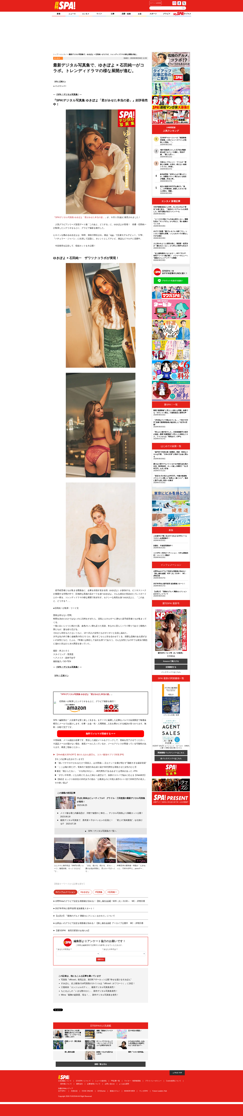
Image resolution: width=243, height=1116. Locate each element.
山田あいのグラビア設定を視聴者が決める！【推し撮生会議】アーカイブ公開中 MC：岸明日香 (99, 923)
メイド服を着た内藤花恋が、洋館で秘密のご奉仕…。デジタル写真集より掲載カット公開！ (102, 815)
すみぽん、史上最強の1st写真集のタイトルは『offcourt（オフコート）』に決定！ (98, 983)
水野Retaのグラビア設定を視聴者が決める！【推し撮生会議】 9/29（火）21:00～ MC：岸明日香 (100, 901)
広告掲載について (65, 1081)
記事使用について (94, 1084)
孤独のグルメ (115, 1091)
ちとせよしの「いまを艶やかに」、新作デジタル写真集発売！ (89, 991)
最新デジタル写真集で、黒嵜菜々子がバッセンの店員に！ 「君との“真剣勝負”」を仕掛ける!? (101, 822)
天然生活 (74, 1091)
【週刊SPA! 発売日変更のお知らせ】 (72, 930)
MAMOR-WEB (129, 1091)
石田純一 (113, 892)
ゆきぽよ (86, 892)
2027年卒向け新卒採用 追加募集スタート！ (75, 908)
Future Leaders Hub (159, 1091)
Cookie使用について (173, 1081)
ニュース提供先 (101, 1081)
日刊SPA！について (83, 1081)
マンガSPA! (143, 1091)
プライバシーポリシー (153, 1081)
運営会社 (79, 1084)
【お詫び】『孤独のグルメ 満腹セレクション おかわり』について (85, 916)
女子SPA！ (62, 1091)
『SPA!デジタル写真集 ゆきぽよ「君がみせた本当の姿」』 (80, 217)
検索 (183, 8)
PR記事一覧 (115, 1081)
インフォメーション (66, 892)
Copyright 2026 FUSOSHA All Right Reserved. (75, 1096)
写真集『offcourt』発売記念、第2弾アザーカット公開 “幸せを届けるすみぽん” (96, 980)
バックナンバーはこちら (171, 672)
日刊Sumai (101, 1091)
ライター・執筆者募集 (132, 1081)
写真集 (99, 892)
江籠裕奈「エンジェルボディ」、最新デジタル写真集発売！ (88, 987)
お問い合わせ (110, 1084)
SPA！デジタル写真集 (67, 94)
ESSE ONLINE (88, 1091)
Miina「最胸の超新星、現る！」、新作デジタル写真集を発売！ (90, 995)
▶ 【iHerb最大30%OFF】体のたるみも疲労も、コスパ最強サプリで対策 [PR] (88, 755)
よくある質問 (124, 1084)
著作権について (66, 1084)
